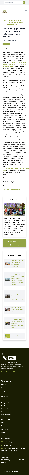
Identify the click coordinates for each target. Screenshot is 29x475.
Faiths (2, 387)
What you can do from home (8, 391)
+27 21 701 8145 (7, 445)
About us (3, 384)
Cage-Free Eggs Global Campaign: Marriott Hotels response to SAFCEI (15, 22)
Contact (3, 432)
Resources (4, 426)
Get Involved (4, 429)
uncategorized (6, 44)
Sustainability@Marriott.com (11, 189)
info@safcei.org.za (8, 442)
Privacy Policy (20, 465)
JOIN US (21, 460)
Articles (3, 422)
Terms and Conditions (10, 465)
